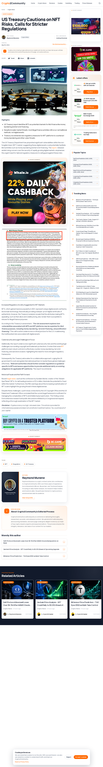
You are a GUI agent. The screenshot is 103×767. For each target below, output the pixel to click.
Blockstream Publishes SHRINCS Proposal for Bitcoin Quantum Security (87, 240)
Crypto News (42, 3)
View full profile (28, 498)
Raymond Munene (33, 478)
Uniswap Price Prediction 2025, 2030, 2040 (82, 165)
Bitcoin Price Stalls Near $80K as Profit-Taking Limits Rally (87, 281)
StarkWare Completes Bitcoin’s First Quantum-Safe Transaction (86, 246)
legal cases (11, 379)
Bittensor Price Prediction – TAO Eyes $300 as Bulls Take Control (26, 556)
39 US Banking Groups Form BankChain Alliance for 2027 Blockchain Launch (87, 293)
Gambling (68, 3)
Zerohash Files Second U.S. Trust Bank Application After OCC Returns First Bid (87, 275)
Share (22, 58)
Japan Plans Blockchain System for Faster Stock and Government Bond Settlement (86, 307)
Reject (68, 757)
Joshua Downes (61, 38)
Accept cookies (80, 757)
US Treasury (30, 464)
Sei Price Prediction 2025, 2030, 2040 (83, 159)
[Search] (99, 3)
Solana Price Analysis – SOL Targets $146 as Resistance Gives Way (86, 314)
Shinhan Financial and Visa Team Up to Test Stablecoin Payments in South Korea (87, 300)
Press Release (87, 3)
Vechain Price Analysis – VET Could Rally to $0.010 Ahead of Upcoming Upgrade (31, 549)
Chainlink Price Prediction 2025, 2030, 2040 (83, 183)
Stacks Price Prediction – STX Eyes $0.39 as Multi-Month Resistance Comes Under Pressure (86, 321)
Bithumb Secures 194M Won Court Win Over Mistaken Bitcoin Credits (87, 226)
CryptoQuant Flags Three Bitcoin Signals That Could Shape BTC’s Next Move (87, 233)
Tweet (12, 58)
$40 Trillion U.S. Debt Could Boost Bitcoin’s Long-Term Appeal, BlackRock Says (87, 252)
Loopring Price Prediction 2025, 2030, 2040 (82, 177)
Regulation (16, 464)
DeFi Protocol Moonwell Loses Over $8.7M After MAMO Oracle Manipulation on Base (30, 542)
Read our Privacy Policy (22, 762)
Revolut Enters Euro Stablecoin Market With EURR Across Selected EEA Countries (87, 268)
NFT (62, 346)
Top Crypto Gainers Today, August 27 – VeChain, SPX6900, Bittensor (87, 220)
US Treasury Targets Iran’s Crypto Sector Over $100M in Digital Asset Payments (86, 329)
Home (33, 3)
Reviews (52, 3)
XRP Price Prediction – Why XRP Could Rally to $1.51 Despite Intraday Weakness (87, 260)
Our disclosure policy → (60, 44)
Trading (77, 3)
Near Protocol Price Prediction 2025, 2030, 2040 (82, 171)
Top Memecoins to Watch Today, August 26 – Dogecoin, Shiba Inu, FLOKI (87, 287)
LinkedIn (32, 58)
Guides (60, 3)
